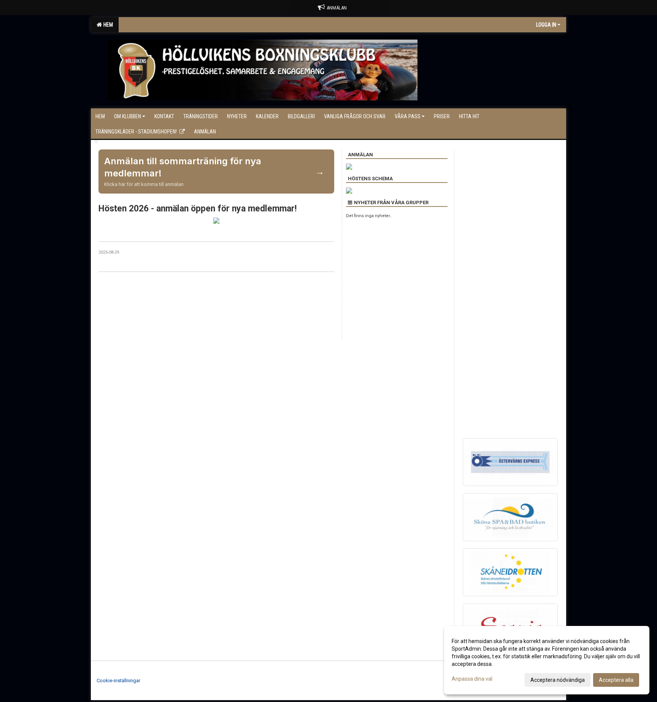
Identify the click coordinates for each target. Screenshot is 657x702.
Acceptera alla (616, 680)
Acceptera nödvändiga (557, 680)
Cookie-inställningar (118, 680)
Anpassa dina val (472, 679)
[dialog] (546, 660)
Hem (107, 25)
